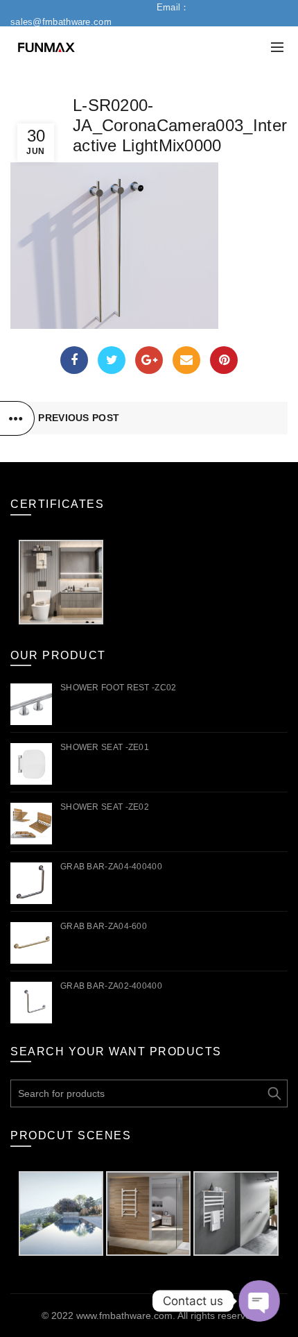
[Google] (149, 360)
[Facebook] (74, 360)
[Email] (186, 360)
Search (274, 1093)
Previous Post (78, 417)
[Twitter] (111, 360)
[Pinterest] (224, 360)
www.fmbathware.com (124, 1315)
